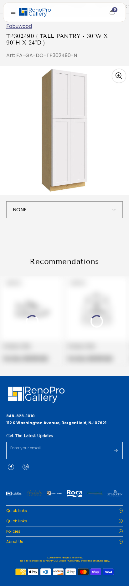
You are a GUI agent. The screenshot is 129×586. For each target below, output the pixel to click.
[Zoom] (119, 76)
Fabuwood (19, 26)
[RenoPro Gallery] (35, 12)
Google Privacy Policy (69, 560)
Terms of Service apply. (97, 560)
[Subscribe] (115, 450)
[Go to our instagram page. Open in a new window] (26, 467)
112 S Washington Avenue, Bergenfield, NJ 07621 (56, 422)
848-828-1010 (20, 416)
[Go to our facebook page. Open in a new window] (11, 467)
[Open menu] (13, 12)
